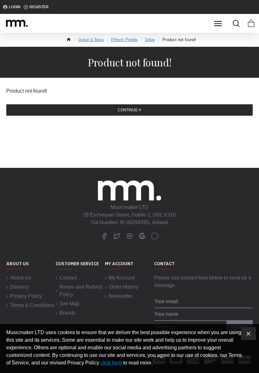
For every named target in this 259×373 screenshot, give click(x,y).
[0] (251, 23)
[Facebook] (104, 236)
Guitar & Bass (91, 39)
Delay (150, 39)
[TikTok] (155, 236)
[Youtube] (142, 236)
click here (111, 362)
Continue (128, 110)
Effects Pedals (124, 39)
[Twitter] (117, 236)
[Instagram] (129, 236)
